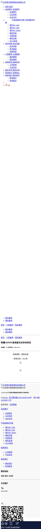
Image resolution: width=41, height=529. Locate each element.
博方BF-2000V (15, 30)
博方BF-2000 (14, 28)
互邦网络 (13, 405)
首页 (2, 325)
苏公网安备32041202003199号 (20, 398)
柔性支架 (13, 38)
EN (9, 85)
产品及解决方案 (7, 423)
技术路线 (13, 49)
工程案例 (9, 325)
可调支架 (13, 36)
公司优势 (13, 15)
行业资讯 (13, 67)
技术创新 (13, 46)
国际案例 (13, 60)
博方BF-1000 (14, 25)
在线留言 (13, 81)
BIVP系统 (13, 41)
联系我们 (13, 78)
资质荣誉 (13, 52)
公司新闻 (13, 65)
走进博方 (13, 12)
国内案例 (13, 57)
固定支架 (13, 33)
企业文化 (8, 419)
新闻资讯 (4, 448)
